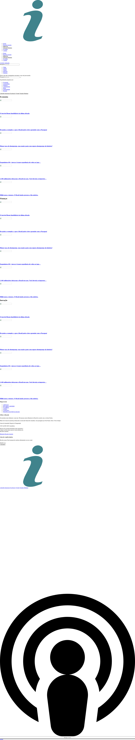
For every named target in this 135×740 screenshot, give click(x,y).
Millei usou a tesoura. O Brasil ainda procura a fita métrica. (19, 195)
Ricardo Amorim (7, 45)
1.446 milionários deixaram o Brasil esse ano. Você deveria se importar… (23, 179)
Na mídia (5, 49)
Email (1, 443)
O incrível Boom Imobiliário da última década (15, 113)
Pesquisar (2, 64)
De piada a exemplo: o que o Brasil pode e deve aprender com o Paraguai (23, 130)
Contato (5, 50)
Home (4, 43)
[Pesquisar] (20, 77)
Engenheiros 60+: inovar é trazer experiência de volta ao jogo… (20, 162)
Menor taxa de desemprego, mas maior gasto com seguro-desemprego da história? (26, 146)
